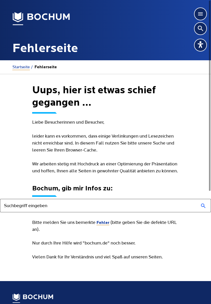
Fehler (102, 223)
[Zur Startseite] (41, 19)
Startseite (21, 67)
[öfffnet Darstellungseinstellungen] (200, 45)
